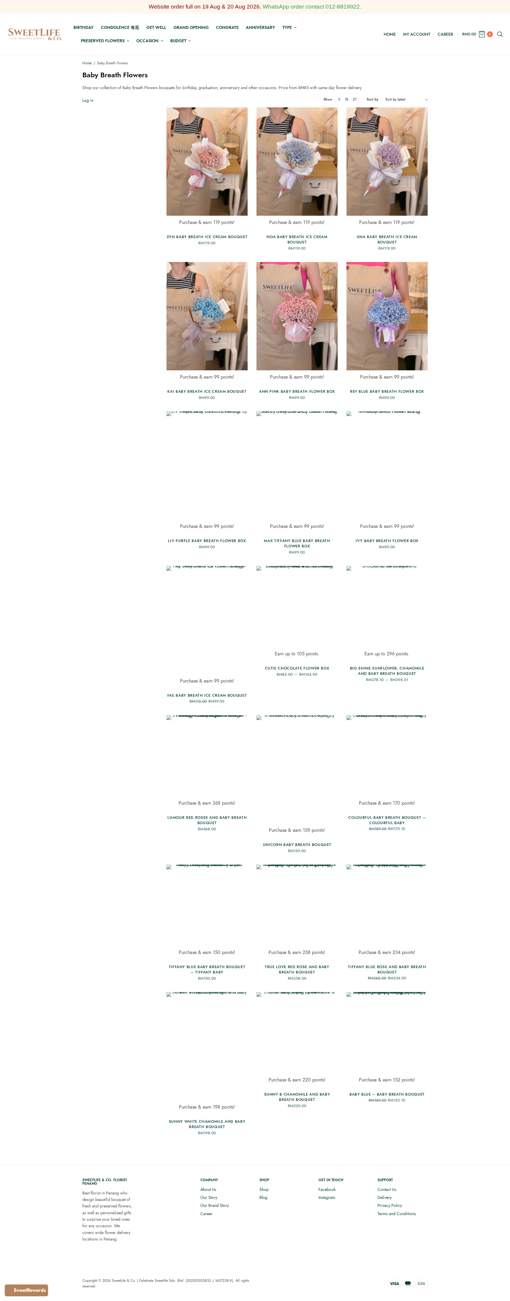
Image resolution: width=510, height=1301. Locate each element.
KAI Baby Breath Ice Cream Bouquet (206, 391)
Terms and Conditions (396, 1214)
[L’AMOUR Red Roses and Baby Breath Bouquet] (207, 755)
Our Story (208, 1197)
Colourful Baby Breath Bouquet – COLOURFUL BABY (387, 820)
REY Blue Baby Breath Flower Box (387, 391)
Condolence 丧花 (120, 27)
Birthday (83, 27)
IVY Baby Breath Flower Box (387, 541)
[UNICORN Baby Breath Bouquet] (297, 769)
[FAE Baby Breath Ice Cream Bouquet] (207, 620)
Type (287, 27)
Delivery (384, 1197)
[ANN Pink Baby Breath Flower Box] (297, 316)
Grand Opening (191, 27)
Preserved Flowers (103, 41)
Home (390, 34)
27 (355, 99)
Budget (178, 41)
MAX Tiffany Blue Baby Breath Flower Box (297, 543)
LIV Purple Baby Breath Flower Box (207, 541)
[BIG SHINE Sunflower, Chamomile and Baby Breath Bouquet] (387, 606)
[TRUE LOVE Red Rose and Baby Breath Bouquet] (297, 905)
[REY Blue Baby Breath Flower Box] (387, 316)
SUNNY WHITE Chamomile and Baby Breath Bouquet (207, 1124)
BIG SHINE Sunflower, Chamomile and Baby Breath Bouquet (387, 670)
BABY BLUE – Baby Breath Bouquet (387, 1094)
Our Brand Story (214, 1205)
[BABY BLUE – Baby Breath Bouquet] (387, 1032)
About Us (208, 1189)
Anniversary (260, 27)
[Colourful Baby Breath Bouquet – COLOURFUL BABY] (387, 755)
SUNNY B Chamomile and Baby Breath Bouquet (297, 1096)
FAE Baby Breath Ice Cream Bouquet (207, 695)
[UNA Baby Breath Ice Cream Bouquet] (387, 161)
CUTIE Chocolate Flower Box (297, 668)
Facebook (327, 1189)
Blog (263, 1197)
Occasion (147, 41)
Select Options (387, 219)
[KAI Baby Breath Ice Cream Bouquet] (207, 316)
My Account (416, 34)
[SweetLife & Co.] (35, 34)
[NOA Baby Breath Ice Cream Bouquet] (297, 161)
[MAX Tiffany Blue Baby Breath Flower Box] (297, 465)
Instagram (326, 1197)
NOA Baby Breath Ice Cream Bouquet (297, 239)
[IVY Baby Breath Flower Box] (387, 465)
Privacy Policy (389, 1205)
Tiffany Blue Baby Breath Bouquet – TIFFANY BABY (207, 969)
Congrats (227, 27)
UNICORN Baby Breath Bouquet (297, 844)
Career (445, 34)
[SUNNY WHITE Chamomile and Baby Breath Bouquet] (207, 1046)
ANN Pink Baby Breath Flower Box (297, 391)
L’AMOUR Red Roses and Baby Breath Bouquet (207, 820)
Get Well (156, 27)
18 (346, 99)
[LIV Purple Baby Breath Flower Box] (207, 465)
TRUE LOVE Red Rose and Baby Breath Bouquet (297, 969)
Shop (264, 1189)
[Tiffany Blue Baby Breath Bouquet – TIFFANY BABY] (207, 905)
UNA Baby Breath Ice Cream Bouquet (387, 239)
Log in (87, 100)
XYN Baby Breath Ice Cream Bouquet (207, 237)
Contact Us (386, 1189)
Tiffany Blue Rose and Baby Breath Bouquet (387, 969)
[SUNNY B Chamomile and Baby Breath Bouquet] (297, 1032)
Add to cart (207, 219)
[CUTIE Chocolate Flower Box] (297, 606)
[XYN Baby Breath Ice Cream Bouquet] (207, 161)
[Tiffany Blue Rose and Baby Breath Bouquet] (387, 905)
